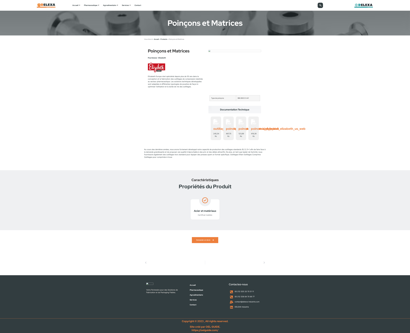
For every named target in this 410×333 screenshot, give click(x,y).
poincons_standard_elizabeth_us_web (278, 129)
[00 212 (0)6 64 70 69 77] (231, 297)
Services (125, 5)
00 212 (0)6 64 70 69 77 (245, 297)
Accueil (75, 5)
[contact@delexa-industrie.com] (231, 302)
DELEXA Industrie (242, 307)
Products (163, 39)
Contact (138, 5)
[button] (320, 5)
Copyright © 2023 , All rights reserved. (205, 321)
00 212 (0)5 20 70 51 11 (244, 291)
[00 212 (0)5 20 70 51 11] (231, 291)
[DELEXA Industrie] (231, 307)
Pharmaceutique (90, 5)
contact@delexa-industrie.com (247, 302)
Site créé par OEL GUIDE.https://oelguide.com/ (205, 328)
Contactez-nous (238, 284)
